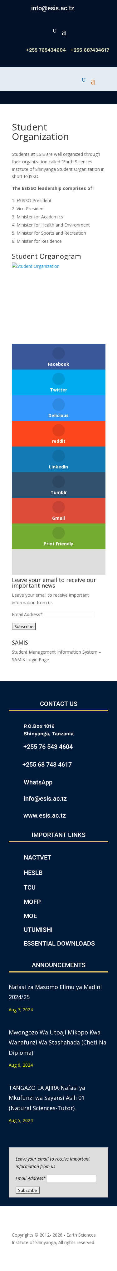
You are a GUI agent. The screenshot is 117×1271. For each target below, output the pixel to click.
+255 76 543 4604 (48, 746)
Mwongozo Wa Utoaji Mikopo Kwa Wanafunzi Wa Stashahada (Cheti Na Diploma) (57, 1042)
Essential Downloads (59, 943)
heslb (33, 872)
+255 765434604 (46, 50)
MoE (30, 916)
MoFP (32, 902)
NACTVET (37, 857)
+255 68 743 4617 (47, 764)
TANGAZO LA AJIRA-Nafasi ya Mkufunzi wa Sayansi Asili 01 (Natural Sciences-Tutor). (47, 1098)
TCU (30, 887)
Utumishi (38, 929)
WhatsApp (38, 782)
